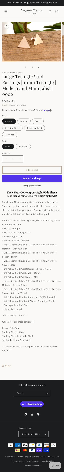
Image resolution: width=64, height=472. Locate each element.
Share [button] (8, 365)
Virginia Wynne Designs (20, 456)
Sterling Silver (12, 128)
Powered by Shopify (38, 456)
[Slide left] (25, 67)
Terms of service (32, 461)
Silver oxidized (34, 128)
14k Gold (9, 134)
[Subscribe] (47, 393)
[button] (6, 11)
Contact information (33, 466)
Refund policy (53, 456)
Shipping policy (48, 461)
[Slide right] (38, 67)
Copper (9, 121)
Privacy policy (18, 461)
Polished (23, 146)
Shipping (5, 105)
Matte (8, 146)
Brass (37, 121)
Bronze (24, 121)
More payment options (32, 185)
